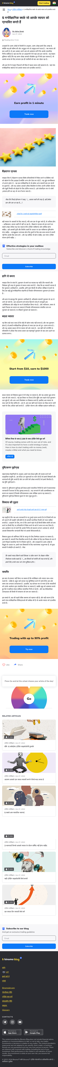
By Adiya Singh (18, 31)
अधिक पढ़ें (10, 456)
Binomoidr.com (8, 988)
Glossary (6, 1010)
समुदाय (4, 1005)
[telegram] (5, 1022)
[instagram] (12, 1022)
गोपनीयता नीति (7, 992)
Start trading (44, 3)
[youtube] (20, 1022)
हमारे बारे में (5, 976)
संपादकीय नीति (7, 1001)
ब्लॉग (3, 967)
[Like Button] (3, 664)
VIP (7, 972)
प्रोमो (4, 981)
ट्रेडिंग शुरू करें (7, 996)
